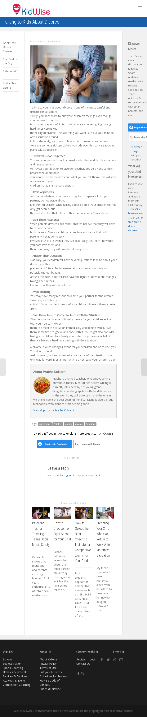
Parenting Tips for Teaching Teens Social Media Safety (41, 534)
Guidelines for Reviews (54, 676)
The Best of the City (10, 61)
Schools (8, 659)
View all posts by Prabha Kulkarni (53, 410)
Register (137, 147)
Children (58, 424)
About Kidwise (48, 659)
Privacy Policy (48, 663)
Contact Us (83, 663)
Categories (9, 71)
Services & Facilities (15, 676)
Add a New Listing (9, 85)
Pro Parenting (55, 41)
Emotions (90, 424)
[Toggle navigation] (140, 8)
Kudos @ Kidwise (50, 689)
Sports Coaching (13, 668)
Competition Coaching (16, 685)
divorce (79, 424)
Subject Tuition (12, 663)
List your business (51, 672)
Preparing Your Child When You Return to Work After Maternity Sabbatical (103, 539)
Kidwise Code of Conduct (50, 683)
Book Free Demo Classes (9, 47)
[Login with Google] (76, 444)
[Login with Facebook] (40, 444)
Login (136, 151)
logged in (69, 475)
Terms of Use (48, 668)
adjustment (44, 424)
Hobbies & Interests (15, 672)
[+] (41, 512)
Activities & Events (14, 680)
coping (68, 424)
